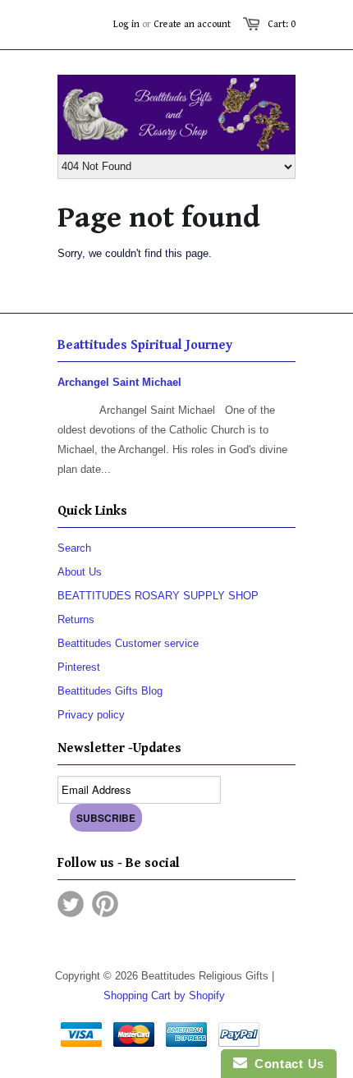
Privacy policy (91, 715)
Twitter (70, 904)
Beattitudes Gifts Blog (110, 691)
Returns (75, 619)
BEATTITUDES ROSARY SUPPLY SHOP (158, 595)
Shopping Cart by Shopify (164, 995)
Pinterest (78, 667)
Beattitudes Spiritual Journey (144, 345)
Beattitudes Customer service (128, 643)
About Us (79, 572)
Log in (126, 24)
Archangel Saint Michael (119, 382)
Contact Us (285, 1064)
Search (74, 548)
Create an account (192, 24)
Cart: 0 (282, 24)
